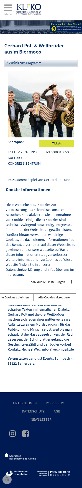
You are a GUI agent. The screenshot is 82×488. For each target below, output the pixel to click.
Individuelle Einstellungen (47, 282)
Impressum (14, 274)
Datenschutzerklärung (23, 269)
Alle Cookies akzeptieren (55, 297)
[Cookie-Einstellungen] (7, 480)
